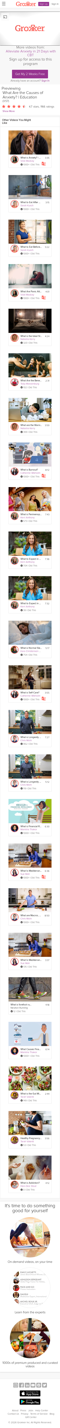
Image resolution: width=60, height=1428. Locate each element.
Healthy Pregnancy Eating (31, 1138)
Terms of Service (39, 1413)
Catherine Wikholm (30, 472)
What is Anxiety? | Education (31, 158)
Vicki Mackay (27, 160)
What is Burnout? (29, 470)
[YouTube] (33, 1385)
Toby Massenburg (29, 383)
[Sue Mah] (15, 873)
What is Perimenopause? (31, 514)
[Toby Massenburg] (15, 382)
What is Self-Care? (29, 692)
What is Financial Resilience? (31, 826)
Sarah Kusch (26, 205)
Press (23, 1410)
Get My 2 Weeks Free (30, 74)
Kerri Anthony (27, 517)
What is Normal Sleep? (31, 648)
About (15, 1410)
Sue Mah (25, 874)
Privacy (24, 1413)
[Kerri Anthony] (15, 516)
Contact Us (13, 1413)
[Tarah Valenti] (15, 1095)
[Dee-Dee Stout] (15, 1185)
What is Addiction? (30, 1183)
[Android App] (30, 1402)
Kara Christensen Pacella (33, 651)
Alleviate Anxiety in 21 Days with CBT (31, 53)
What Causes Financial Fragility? (31, 1049)
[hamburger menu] (3, 3)
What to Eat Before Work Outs (31, 247)
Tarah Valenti (27, 1096)
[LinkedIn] (27, 1385)
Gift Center (31, 1417)
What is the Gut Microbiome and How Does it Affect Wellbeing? (31, 1094)
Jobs (30, 1410)
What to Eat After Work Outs (31, 202)
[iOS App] (30, 1393)
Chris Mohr (26, 740)
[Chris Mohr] (15, 739)
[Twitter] (44, 1385)
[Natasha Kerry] (15, 338)
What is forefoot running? (21, 1005)
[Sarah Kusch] (15, 204)
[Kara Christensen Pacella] (15, 650)
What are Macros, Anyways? (31, 915)
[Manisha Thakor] (15, 828)
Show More (9, 111)
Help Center (41, 1410)
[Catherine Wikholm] (15, 471)
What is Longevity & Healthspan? (31, 737)
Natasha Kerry (27, 339)
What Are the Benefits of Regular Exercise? (31, 380)
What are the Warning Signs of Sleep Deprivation (31, 425)
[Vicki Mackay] (15, 159)
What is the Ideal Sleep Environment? (31, 336)
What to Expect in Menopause (31, 559)
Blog (52, 1413)
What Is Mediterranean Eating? (31, 871)
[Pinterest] (38, 1385)
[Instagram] (15, 1385)
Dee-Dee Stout (28, 1186)
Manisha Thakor (28, 829)
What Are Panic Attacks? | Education (31, 291)
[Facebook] (21, 1385)
